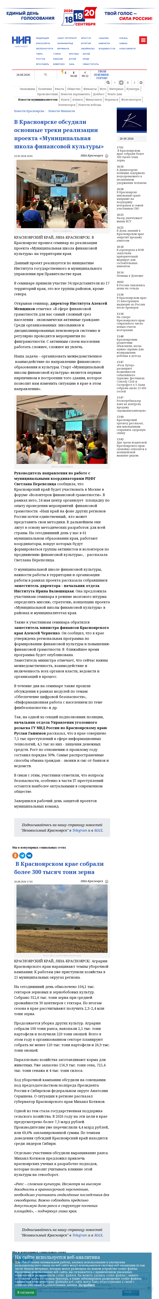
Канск (65, 99)
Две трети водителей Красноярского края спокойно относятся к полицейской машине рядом (132, 449)
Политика (45, 89)
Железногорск (131, 99)
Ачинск (77, 99)
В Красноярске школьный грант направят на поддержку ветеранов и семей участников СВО (130, 200)
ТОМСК (57, 54)
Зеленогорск (66, 105)
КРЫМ (86, 59)
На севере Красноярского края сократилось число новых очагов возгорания (131, 324)
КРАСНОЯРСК (43, 43)
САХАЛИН (104, 38)
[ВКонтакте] (128, 82)
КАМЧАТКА (104, 43)
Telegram (79, 830)
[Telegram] (141, 82)
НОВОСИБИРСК (127, 48)
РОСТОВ (40, 59)
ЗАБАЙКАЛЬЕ (88, 48)
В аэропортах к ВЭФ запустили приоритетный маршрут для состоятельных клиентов (130, 258)
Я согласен (25, 1292)
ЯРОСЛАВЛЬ (42, 64)
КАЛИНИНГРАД (65, 43)
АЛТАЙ (72, 59)
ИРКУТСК (86, 38)
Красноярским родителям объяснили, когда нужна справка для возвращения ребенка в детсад (130, 348)
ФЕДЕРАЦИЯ (42, 38)
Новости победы (89, 105)
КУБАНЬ (123, 38)
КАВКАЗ (123, 43)
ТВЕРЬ (39, 54)
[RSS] (115, 82)
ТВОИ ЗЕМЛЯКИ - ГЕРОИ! (102, 75)
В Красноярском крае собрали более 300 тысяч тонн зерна (130, 155)
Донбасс (99, 94)
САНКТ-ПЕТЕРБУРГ (67, 38)
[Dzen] (121, 82)
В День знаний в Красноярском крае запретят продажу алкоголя (130, 235)
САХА (71, 64)
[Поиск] (108, 82)
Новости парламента (75, 94)
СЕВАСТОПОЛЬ (91, 64)
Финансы (90, 89)
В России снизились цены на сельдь (131, 287)
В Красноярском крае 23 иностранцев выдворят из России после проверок (132, 302)
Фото (103, 89)
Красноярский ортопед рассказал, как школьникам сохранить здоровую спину (131, 426)
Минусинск (94, 99)
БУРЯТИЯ (86, 43)
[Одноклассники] (134, 82)
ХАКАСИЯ (58, 59)
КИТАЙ (86, 54)
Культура (132, 89)
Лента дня (114, 94)
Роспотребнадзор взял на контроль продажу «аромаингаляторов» (131, 405)
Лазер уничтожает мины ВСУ (129, 219)
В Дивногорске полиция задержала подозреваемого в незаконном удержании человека (132, 176)
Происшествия (47, 94)
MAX (98, 830)
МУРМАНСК (63, 48)
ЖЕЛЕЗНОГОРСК (44, 48)
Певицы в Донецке (130, 275)
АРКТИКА (74, 54)
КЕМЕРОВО (59, 64)
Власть (59, 89)
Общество (73, 89)
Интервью (116, 89)
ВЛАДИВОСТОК (107, 48)
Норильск (111, 99)
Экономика (27, 89)
